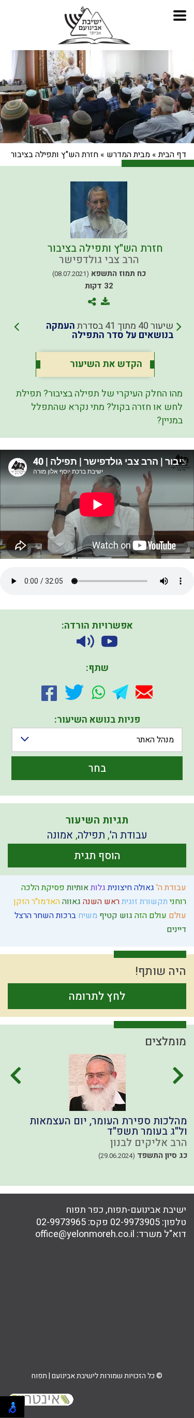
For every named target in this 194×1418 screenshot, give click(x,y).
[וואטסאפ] (98, 692)
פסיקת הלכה (42, 887)
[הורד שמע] (85, 641)
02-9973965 (61, 1222)
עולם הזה (149, 915)
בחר (97, 768)
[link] (97, 331)
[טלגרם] (120, 692)
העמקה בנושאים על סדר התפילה (109, 330)
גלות (97, 887)
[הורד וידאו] (109, 641)
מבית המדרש (128, 154)
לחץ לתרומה (97, 996)
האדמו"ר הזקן (35, 901)
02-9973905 (135, 1222)
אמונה (60, 835)
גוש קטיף (114, 915)
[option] (97, 1116)
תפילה (91, 835)
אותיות (76, 887)
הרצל (22, 915)
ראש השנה (100, 901)
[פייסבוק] (49, 692)
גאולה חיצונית (130, 887)
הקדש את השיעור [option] (106, 364)
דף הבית (172, 154)
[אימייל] (144, 691)
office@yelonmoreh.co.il (85, 1234)
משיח (86, 915)
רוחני (177, 901)
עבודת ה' (170, 887)
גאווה (70, 901)
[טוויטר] (74, 692)
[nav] (179, 14)
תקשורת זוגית (144, 901)
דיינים (175, 929)
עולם (176, 915)
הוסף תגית (97, 855)
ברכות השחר (54, 915)
